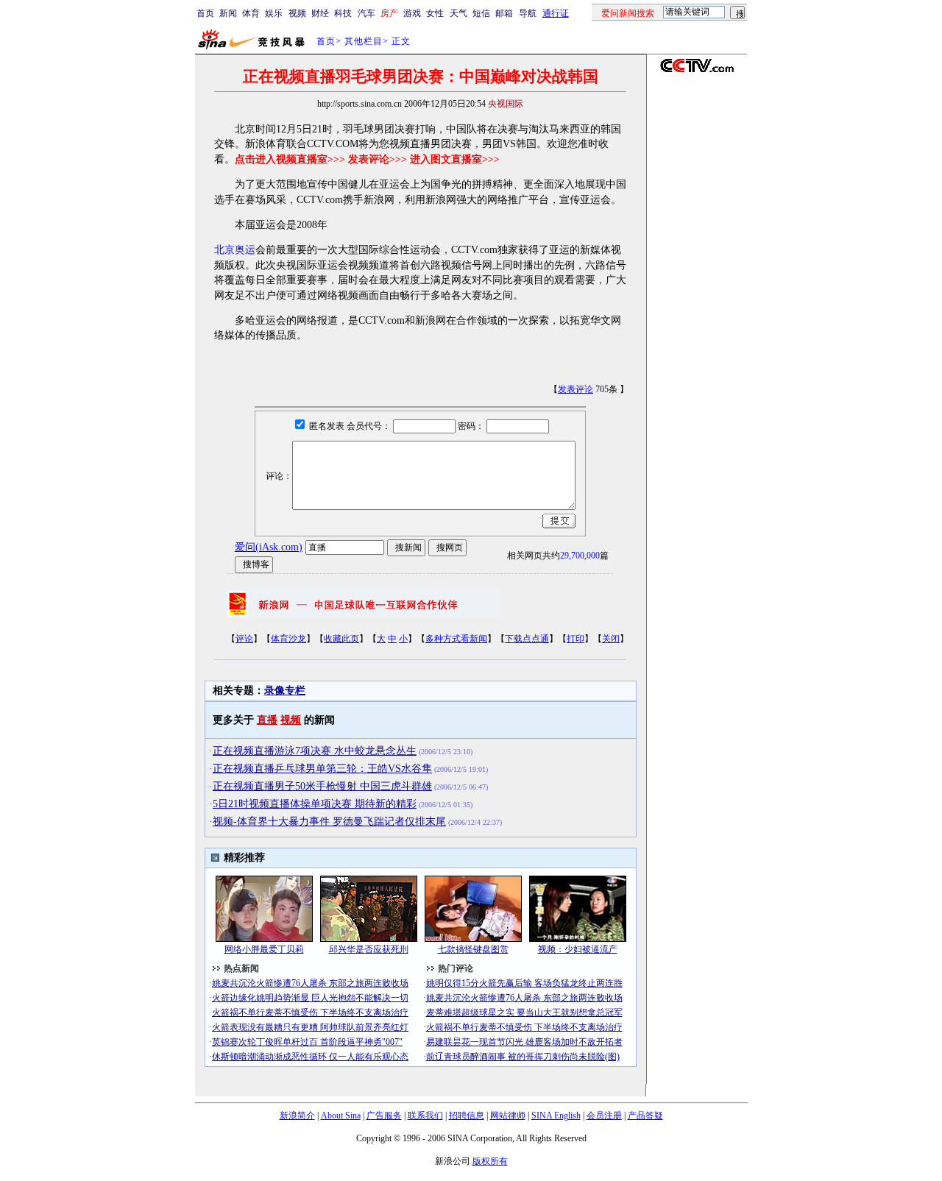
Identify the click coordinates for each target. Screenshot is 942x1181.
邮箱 (504, 13)
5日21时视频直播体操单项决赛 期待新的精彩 (315, 803)
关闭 (611, 639)
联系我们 (425, 1115)
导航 (527, 13)
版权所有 (490, 1161)
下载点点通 (527, 639)
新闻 (228, 13)
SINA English (556, 1115)
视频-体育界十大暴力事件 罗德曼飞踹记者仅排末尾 (329, 821)
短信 (481, 13)
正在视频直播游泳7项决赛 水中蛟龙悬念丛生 (315, 750)
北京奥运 (234, 249)
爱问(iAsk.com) (268, 547)
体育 (251, 13)
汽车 (366, 13)
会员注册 (604, 1115)
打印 (575, 639)
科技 (343, 13)
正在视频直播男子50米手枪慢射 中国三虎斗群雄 (322, 786)
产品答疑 (645, 1115)
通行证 (555, 13)
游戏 (412, 13)
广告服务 (384, 1115)
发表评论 (575, 389)
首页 (205, 13)
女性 (435, 13)
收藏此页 (341, 639)
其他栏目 (363, 41)
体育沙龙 (288, 639)
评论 (244, 639)
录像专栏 (284, 690)
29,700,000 (580, 555)
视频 (297, 13)
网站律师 (507, 1115)
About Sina (341, 1115)
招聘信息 (466, 1115)
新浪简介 (297, 1115)
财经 (320, 13)
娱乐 (274, 13)
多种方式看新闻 (456, 639)
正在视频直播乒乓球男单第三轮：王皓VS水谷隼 (322, 768)
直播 (267, 720)
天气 (458, 13)
